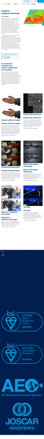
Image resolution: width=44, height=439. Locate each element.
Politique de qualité (26, 277)
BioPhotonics (3, 275)
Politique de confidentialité (27, 282)
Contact (24, 267)
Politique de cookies (26, 295)
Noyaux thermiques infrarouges (30, 171)
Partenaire (25, 262)
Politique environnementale (27, 275)
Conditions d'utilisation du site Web (29, 287)
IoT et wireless (3, 287)
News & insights (26, 265)
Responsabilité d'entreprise (27, 280)
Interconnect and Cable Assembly (6, 285)
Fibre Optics (3, 280)
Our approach (25, 257)
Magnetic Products (4, 290)
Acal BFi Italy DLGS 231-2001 (28, 300)
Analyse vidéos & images (10, 123)
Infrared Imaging (4, 282)
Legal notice (25, 292)
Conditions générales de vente (28, 290)
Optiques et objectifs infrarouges (9, 218)
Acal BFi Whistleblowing (27, 297)
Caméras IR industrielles (10, 170)
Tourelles (26, 210)
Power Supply (3, 292)
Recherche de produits (27, 260)
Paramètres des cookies (27, 302)
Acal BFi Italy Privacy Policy (27, 285)
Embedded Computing (5, 277)
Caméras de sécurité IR (32, 118)
